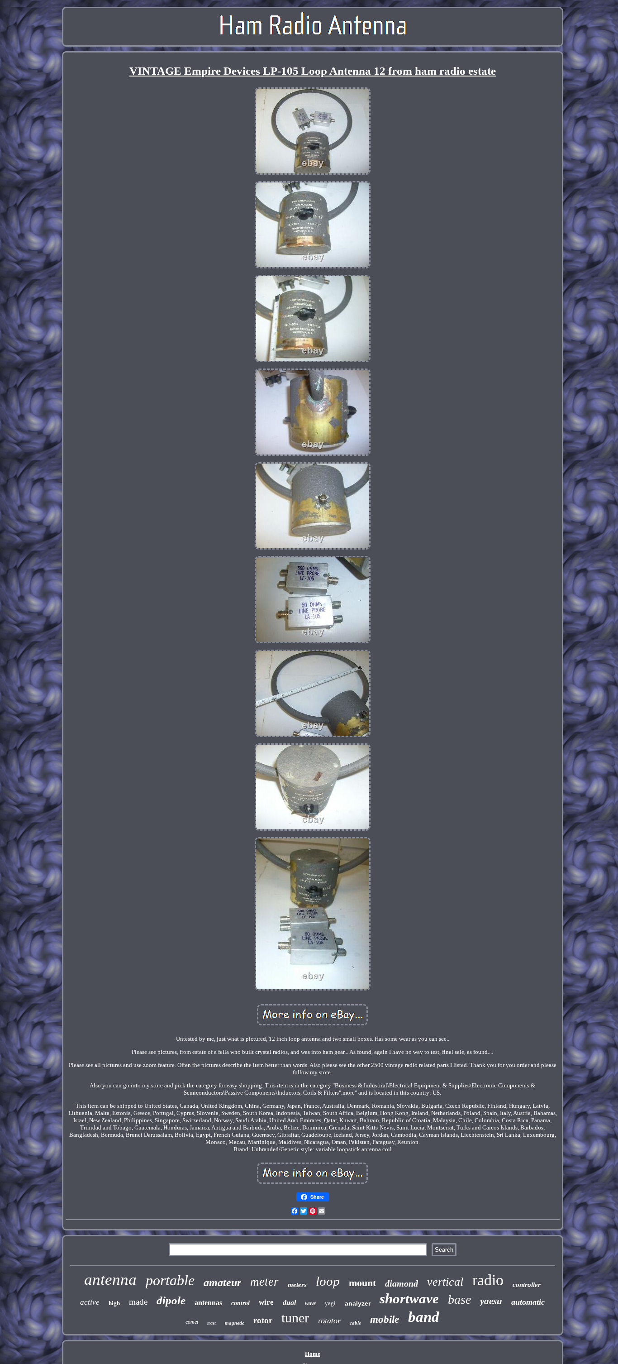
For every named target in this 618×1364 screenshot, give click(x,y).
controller (527, 1284)
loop (328, 1281)
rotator (329, 1320)
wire (266, 1302)
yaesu (491, 1301)
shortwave (409, 1299)
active (90, 1302)
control (240, 1303)
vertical (445, 1281)
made (138, 1302)
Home (312, 1353)
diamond (401, 1283)
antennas (208, 1303)
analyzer (358, 1303)
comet (191, 1322)
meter (264, 1281)
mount (362, 1282)
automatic (528, 1302)
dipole (171, 1300)
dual (289, 1303)
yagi (330, 1303)
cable (355, 1323)
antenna (110, 1279)
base (459, 1299)
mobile (384, 1319)
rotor (262, 1320)
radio (488, 1280)
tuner (295, 1317)
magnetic (234, 1323)
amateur (222, 1282)
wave (310, 1303)
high (114, 1303)
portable (170, 1280)
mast (211, 1323)
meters (297, 1284)
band (423, 1317)
